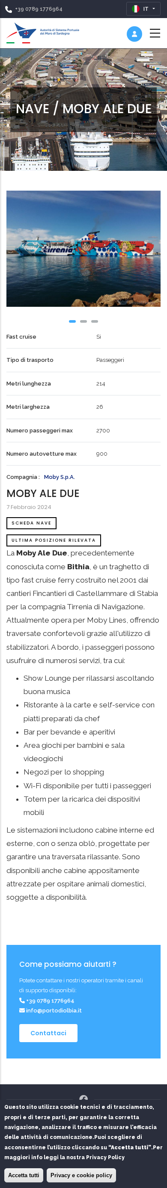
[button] (72, 321)
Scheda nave (31, 523)
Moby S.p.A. (59, 477)
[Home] (42, 31)
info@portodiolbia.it (53, 1010)
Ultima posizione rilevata (54, 540)
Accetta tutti (23, 1175)
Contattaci (48, 1033)
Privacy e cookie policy (81, 1175)
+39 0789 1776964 (39, 9)
